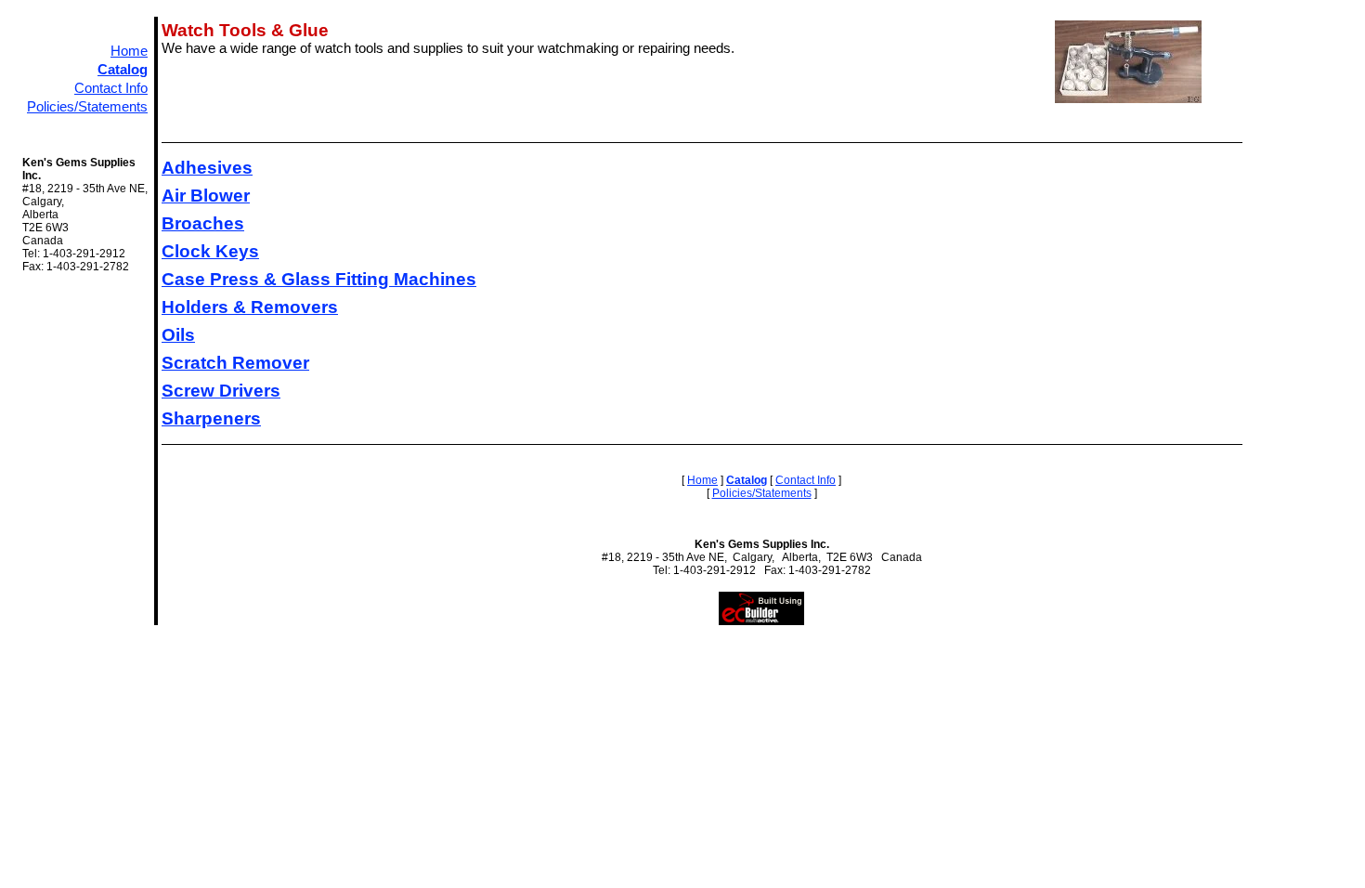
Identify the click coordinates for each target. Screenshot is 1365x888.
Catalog (123, 69)
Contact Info (111, 88)
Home (129, 51)
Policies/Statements (87, 106)
